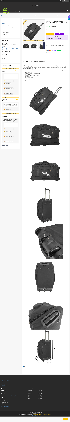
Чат (66, 419)
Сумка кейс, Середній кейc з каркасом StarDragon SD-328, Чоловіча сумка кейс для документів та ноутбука (10, 105)
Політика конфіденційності (46, 414)
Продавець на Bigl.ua (35, 413)
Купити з (57, 33)
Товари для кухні (6, 32)
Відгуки (3, 383)
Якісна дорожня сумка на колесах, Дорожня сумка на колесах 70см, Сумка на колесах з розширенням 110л (10, 125)
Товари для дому (6, 34)
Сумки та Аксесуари (9, 15)
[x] (24, 366)
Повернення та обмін (6, 381)
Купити (50, 33)
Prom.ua (40, 412)
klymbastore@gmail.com (5, 406)
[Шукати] (67, 11)
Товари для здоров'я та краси (8, 30)
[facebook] (23, 366)
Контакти (3, 384)
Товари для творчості (7, 28)
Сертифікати (4, 385)
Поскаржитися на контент (37, 414)
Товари (4, 15)
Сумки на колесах (17, 15)
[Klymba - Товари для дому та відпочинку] (5, 11)
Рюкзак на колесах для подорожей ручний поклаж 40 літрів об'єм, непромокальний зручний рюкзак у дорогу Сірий (10, 76)
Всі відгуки (5, 145)
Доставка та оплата (5, 380)
